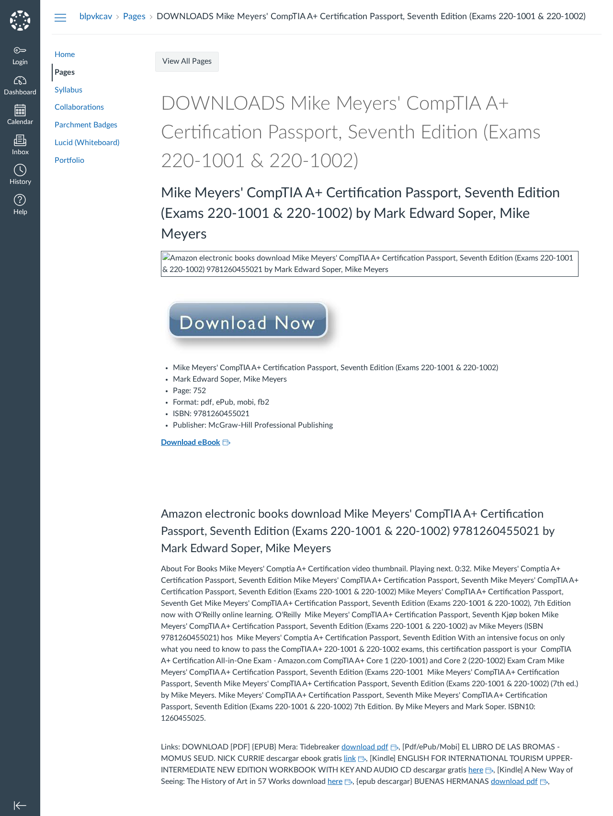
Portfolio (69, 160)
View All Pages (187, 61)
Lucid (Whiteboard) (87, 143)
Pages (65, 72)
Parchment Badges (86, 125)
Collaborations (79, 107)
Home (65, 54)
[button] (20, 175)
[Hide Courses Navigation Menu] (60, 17)
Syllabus (68, 90)
